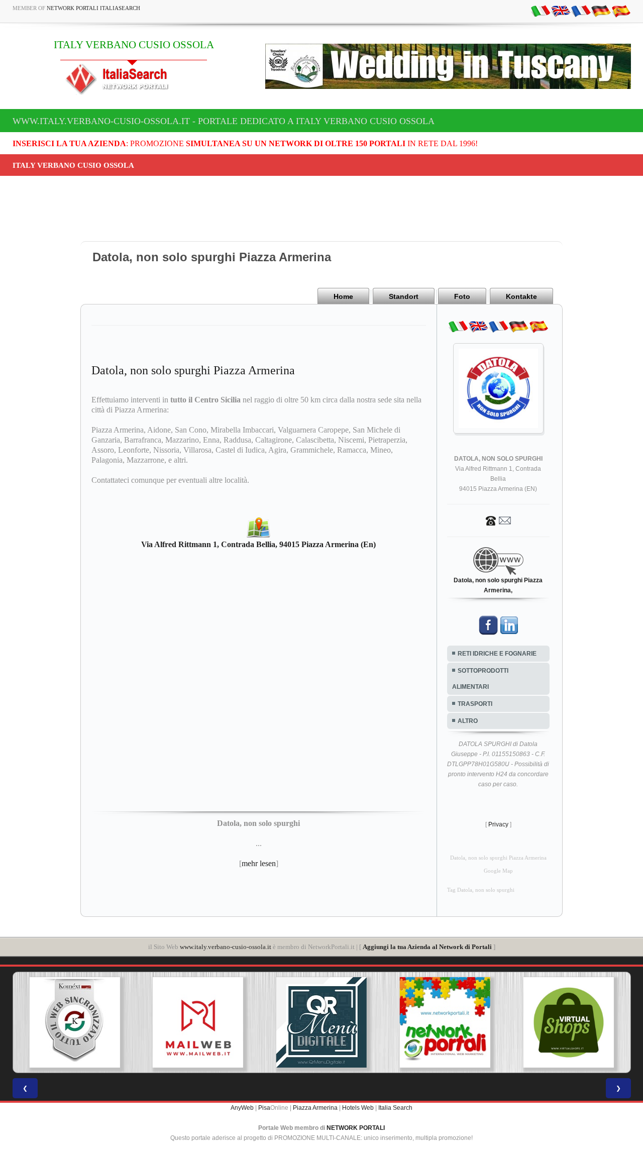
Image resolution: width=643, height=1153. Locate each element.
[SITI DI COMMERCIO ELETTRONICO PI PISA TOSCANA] (568, 1022)
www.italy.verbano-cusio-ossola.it (225, 947)
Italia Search (395, 1107)
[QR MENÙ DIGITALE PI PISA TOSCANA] (321, 1022)
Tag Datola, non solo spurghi (480, 890)
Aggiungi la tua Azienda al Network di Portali (427, 947)
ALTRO (468, 720)
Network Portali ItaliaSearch (93, 8)
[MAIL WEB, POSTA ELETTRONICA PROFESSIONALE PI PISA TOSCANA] (198, 1022)
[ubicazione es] (621, 11)
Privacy (498, 824)
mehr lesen (259, 863)
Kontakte (521, 296)
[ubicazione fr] (581, 11)
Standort (403, 296)
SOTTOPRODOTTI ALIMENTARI (480, 678)
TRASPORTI (475, 703)
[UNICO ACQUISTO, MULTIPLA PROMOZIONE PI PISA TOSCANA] (445, 1022)
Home (343, 296)
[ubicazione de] (601, 11)
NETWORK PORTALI (356, 1127)
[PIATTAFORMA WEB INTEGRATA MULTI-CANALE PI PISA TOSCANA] (74, 1022)
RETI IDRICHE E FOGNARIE (497, 653)
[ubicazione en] (561, 11)
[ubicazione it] (540, 11)
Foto (462, 296)
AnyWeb (242, 1107)
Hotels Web (358, 1107)
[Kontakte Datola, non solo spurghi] (498, 519)
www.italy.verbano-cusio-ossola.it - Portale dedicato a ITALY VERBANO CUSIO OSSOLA (224, 121)
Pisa (264, 1107)
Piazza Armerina (315, 1107)
